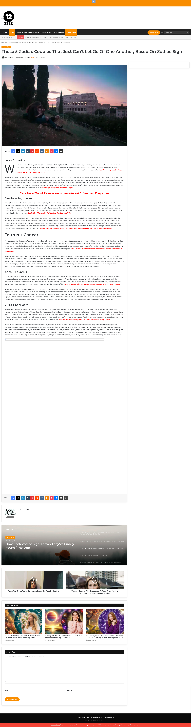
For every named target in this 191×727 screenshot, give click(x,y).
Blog (12, 32)
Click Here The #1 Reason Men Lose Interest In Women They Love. (64, 193)
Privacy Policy (103, 720)
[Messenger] (56, 151)
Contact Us (94, 720)
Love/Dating (46, 32)
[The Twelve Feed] (8, 17)
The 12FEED (8, 57)
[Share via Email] (61, 151)
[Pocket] (52, 151)
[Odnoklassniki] (47, 151)
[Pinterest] (32, 151)
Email (7, 690)
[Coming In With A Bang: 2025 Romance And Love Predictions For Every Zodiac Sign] (64, 621)
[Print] (66, 498)
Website (69, 690)
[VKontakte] (42, 151)
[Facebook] (13, 151)
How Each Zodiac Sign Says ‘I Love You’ (35, 544)
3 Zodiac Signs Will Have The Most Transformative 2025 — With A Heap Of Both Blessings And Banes (56, 37)
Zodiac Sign (71, 32)
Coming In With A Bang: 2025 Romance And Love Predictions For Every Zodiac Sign (63, 637)
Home (5, 32)
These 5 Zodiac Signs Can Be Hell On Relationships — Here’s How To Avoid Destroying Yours (23, 637)
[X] (18, 151)
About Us (86, 720)
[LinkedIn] (23, 151)
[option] (64, 545)
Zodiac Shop (154, 32)
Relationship (59, 32)
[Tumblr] (28, 151)
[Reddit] (37, 151)
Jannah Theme (55, 725)
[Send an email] (12, 57)
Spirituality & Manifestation (28, 32)
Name (7, 682)
